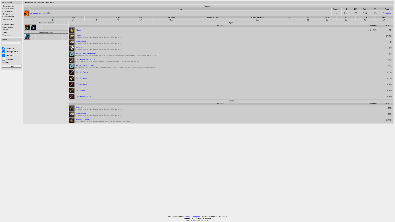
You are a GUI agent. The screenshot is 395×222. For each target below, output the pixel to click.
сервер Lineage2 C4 (193, 217)
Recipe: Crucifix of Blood (85, 65)
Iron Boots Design (82, 119)
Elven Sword (80, 90)
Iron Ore (79, 107)
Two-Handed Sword (83, 96)
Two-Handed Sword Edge (85, 59)
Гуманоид (387, 13)
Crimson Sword (81, 84)
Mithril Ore (79, 47)
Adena (78, 30)
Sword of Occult (82, 72)
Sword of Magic (81, 78)
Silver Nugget (81, 41)
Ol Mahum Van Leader (38, 14)
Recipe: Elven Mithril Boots (86, 53)
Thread (78, 35)
